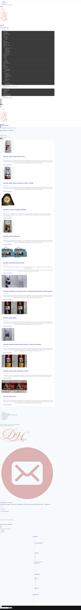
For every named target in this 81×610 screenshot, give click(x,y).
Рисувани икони (7, 52)
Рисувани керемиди (5, 61)
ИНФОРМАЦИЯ (5, 91)
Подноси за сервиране (5, 66)
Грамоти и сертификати (38, 549)
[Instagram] (2, 6)
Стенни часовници (7, 70)
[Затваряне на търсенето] (1, 606)
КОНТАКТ (3, 1)
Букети (4, 35)
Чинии (35, 588)
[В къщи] (0, 127)
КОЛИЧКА (3, 3)
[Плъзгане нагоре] (1, 531)
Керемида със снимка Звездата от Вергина (14, 209)
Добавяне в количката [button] (6, 164)
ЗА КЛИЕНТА (4, 417)
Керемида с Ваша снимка (9, 317)
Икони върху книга (7, 50)
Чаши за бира (6, 80)
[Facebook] (0, 6)
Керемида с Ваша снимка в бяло (11, 236)
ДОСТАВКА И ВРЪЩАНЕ (6, 89)
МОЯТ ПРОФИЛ (5, 2)
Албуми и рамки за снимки (39, 540)
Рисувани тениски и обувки (39, 569)
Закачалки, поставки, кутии (6, 45)
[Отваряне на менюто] (1, 106)
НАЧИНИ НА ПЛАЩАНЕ (6, 90)
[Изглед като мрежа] (1, 138)
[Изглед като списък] (2, 138)
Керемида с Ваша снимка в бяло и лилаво (14, 156)
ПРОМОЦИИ (4, 31)
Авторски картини (5, 32)
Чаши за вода (6, 74)
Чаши (35, 578)
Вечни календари (5, 41)
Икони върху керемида (7, 51)
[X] (1, 6)
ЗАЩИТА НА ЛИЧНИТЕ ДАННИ (7, 95)
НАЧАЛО (3, 412)
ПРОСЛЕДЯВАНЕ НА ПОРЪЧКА (7, 4)
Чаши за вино (6, 76)
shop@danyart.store (5, 511)
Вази (4, 40)
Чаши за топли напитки (8, 75)
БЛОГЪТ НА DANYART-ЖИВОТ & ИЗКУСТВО (9, 86)
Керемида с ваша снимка (9, 396)
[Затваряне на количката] (1, 527)
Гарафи (6, 37)
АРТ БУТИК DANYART (5, 413)
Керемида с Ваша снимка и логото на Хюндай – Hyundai (18, 183)
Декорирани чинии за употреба (42, 590)
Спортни (6, 60)
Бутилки (37, 545)
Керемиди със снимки (5, 55)
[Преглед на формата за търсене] (1, 101)
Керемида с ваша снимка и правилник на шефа (15, 371)
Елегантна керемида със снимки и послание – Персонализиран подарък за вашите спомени (27, 291)
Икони (35, 552)
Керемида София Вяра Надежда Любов (13, 262)
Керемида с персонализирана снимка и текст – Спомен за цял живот (22, 344)
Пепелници (4, 65)
